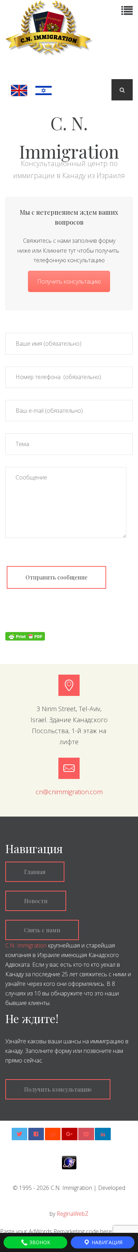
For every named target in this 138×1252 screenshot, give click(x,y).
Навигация (106, 1242)
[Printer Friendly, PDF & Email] (25, 636)
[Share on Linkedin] (103, 1134)
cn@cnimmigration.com (69, 791)
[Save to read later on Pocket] (86, 1134)
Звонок (39, 1242)
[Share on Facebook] (36, 1134)
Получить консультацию (69, 281)
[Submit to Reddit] (53, 1134)
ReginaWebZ (72, 1214)
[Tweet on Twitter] (20, 1134)
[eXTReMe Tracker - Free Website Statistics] (69, 1162)
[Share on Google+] (69, 1134)
